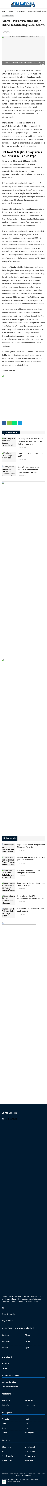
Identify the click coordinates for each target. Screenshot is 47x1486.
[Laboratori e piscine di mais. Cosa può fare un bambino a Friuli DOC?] (8, 861)
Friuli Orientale (7, 1456)
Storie (4, 1424)
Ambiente (5, 1405)
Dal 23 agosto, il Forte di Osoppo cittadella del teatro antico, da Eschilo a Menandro (30, 441)
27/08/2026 (22, 850)
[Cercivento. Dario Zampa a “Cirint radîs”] (9, 457)
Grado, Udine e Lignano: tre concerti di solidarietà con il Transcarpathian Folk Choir (28, 469)
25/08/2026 (22, 889)
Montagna (5, 1451)
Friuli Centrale (30, 1451)
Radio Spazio (29, 1433)
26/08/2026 (22, 863)
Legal (27, 1348)
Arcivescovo (29, 1400)
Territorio (5, 1419)
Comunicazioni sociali (10, 1387)
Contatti (28, 1341)
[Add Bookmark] (13, 32)
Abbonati (5, 1348)
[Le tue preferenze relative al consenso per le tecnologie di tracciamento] (4, 1482)
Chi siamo (5, 1335)
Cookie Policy (34, 1479)
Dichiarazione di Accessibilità (10, 1479)
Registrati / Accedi (9, 1320)
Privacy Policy (24, 1479)
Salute (27, 1428)
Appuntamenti (8, 16)
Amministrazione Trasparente (11, 1481)
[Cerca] (43, 4)
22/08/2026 (22, 914)
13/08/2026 (22, 459)
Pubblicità (5, 1364)
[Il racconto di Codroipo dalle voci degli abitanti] (8, 913)
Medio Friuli (29, 1460)
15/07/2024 (5, 32)
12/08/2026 (22, 476)
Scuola (27, 1419)
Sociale (4, 1433)
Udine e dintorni (7, 1447)
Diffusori (28, 1335)
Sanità (27, 1424)
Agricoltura (6, 1400)
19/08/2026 (22, 447)
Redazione (6, 1341)
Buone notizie (30, 1405)
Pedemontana (30, 1456)
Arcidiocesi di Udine (9, 1382)
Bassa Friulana (7, 1460)
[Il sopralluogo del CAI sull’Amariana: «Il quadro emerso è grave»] (8, 900)
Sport (4, 1428)
